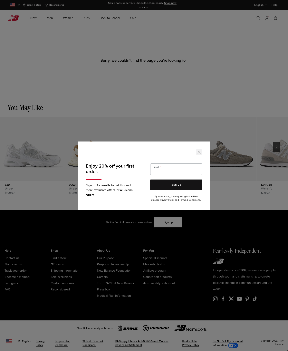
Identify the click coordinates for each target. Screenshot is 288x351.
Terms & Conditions (189, 200)
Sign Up (176, 184)
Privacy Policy (167, 200)
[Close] (199, 152)
